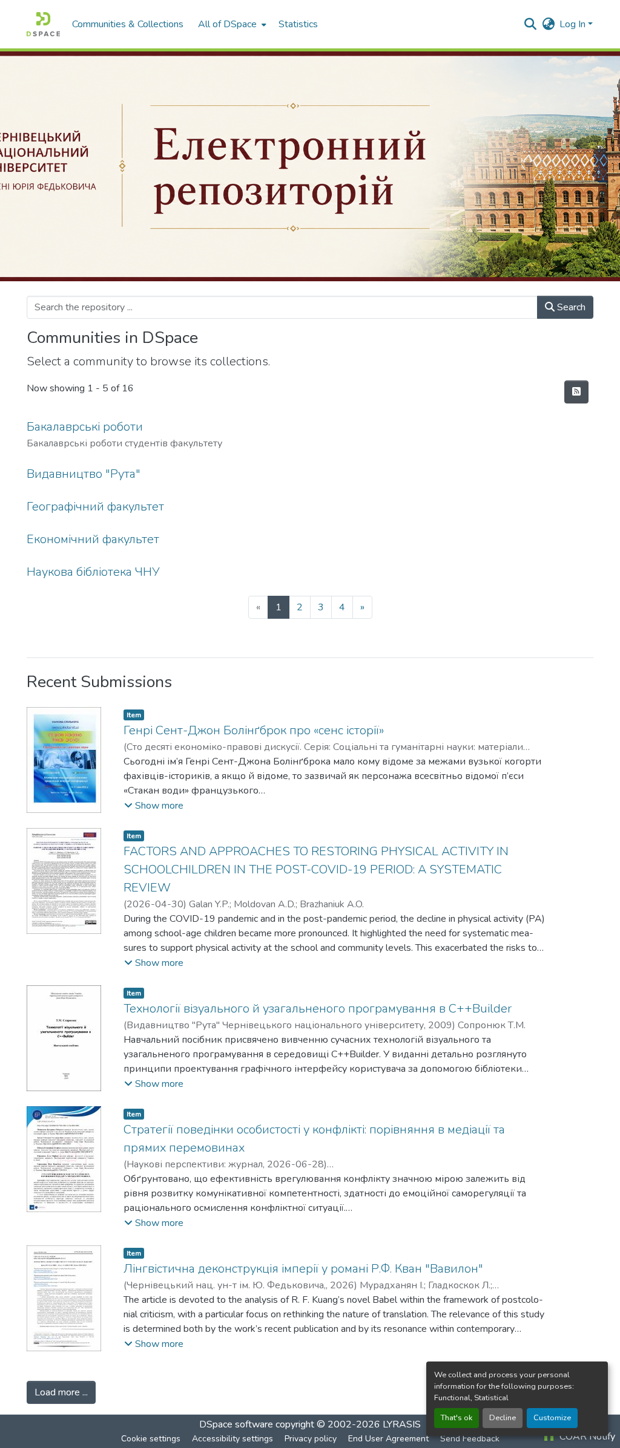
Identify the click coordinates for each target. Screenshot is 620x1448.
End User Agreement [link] (388, 1438)
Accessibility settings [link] (232, 1438)
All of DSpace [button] (227, 24)
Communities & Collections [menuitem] (127, 24)
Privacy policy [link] (311, 1438)
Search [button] (570, 307)
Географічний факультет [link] (95, 506)
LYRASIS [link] (402, 1424)
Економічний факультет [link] (93, 539)
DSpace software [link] (236, 1424)
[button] (43, 24)
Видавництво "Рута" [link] (83, 474)
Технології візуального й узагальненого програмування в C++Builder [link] (318, 1008)
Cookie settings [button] (150, 1438)
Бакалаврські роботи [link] (85, 427)
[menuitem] (231, 24)
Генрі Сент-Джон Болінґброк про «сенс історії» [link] (254, 730)
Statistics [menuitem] (298, 24)
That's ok (456, 1417)
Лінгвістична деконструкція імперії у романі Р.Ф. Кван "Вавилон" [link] (303, 1268)
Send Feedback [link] (470, 1438)
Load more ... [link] (61, 1392)
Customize (552, 1417)
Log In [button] (573, 24)
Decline (502, 1417)
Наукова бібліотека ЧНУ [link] (93, 572)
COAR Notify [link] (586, 1436)
